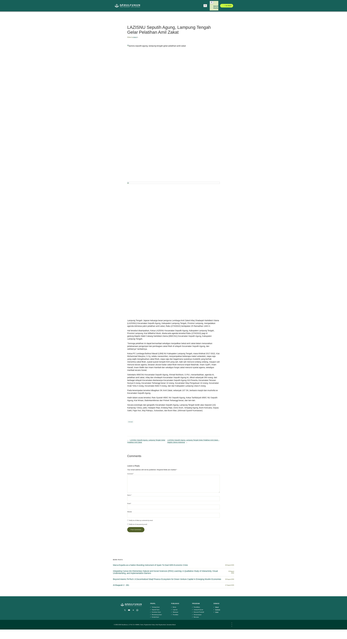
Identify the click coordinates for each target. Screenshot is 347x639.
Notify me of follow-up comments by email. (141, 520)
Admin (135, 37)
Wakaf (217, 607)
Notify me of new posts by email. (138, 524)
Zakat (216, 612)
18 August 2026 (229, 579)
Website (129, 511)
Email (129, 503)
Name (129, 495)
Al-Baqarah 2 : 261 (121, 585)
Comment (130, 473)
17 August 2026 (229, 585)
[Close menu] (211, 2)
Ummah (130, 421)
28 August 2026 (229, 565)
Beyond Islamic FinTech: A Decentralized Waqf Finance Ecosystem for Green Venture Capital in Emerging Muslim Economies (167, 579)
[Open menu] (205, 5)
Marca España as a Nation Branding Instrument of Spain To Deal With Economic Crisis (150, 565)
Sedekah (217, 609)
